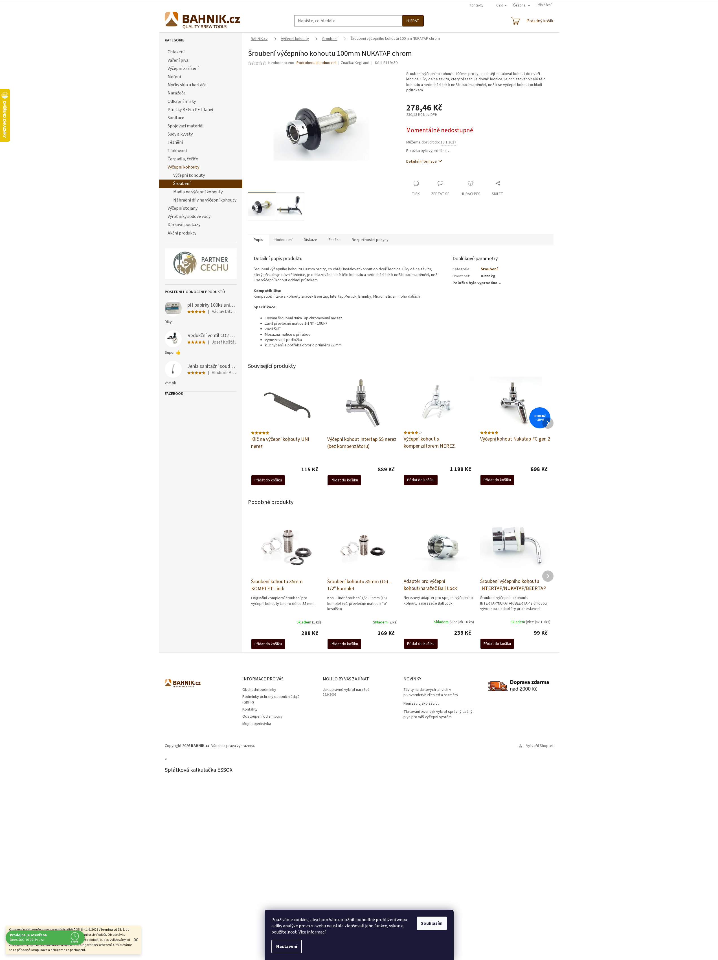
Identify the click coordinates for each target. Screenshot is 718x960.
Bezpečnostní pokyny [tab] (370, 240)
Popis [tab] (258, 240)
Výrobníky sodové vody (189, 216)
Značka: (355, 63)
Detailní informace (421, 161)
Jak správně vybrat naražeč (346, 690)
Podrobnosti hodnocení (316, 63)
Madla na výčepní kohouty (198, 192)
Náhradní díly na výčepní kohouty (204, 200)
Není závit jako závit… (421, 703)
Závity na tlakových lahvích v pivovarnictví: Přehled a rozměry (430, 692)
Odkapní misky (182, 101)
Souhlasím (432, 923)
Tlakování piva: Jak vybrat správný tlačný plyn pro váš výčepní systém (438, 714)
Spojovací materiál (186, 126)
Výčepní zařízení (183, 68)
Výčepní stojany (182, 208)
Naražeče (177, 93)
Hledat (413, 21)
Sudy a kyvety (180, 134)
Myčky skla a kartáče (187, 85)
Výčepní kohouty (183, 167)
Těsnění (175, 142)
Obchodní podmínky (259, 690)
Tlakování (177, 151)
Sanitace (176, 118)
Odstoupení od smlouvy (262, 716)
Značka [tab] (334, 240)
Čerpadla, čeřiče (183, 159)
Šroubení (181, 183)
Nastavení (286, 946)
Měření (174, 77)
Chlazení (176, 52)
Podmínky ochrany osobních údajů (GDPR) (271, 699)
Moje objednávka (256, 724)
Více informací (312, 932)
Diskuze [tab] (310, 240)
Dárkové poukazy (184, 225)
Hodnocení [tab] (284, 240)
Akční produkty (182, 233)
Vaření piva (178, 60)
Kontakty (476, 5)
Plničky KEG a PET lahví (190, 110)
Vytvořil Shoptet (540, 746)
